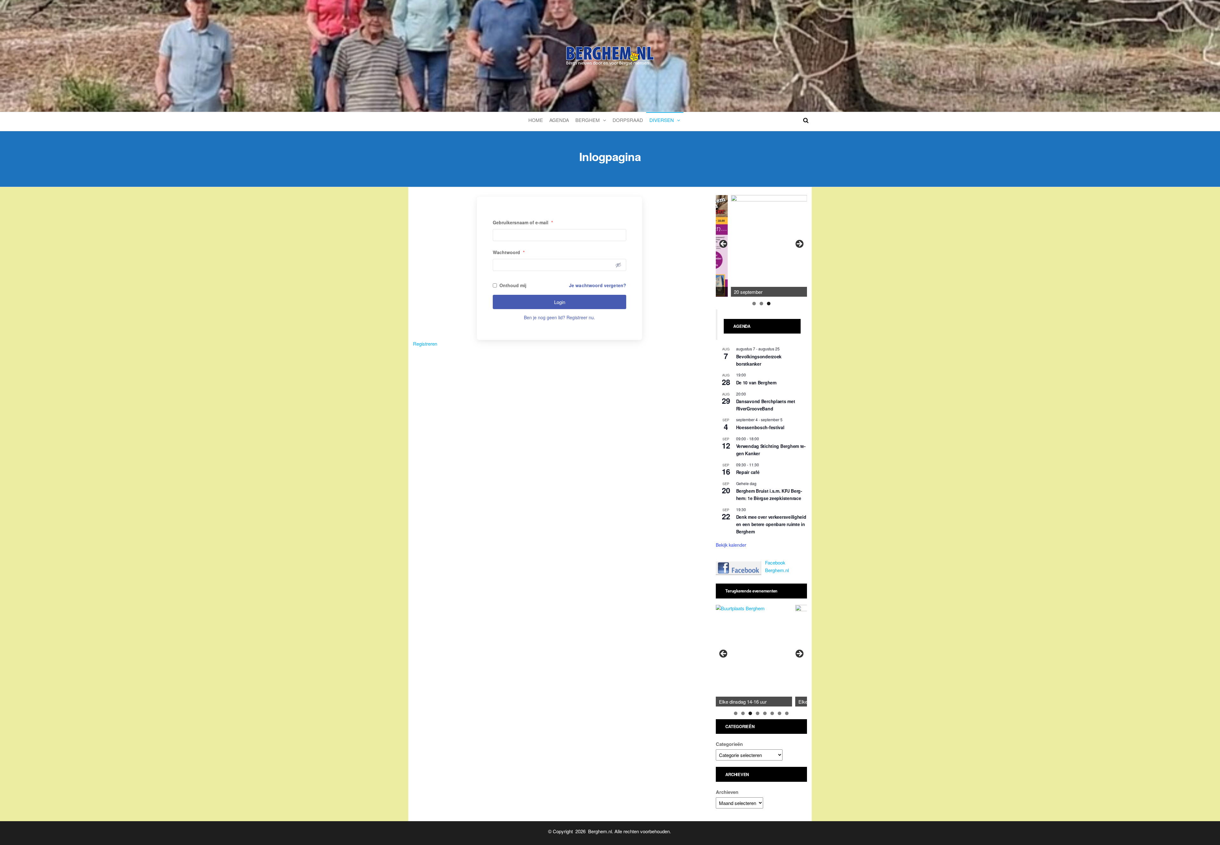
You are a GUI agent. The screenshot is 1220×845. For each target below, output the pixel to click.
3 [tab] (768, 303)
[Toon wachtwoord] (618, 265)
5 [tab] (765, 713)
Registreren (425, 343)
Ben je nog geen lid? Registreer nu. (559, 317)
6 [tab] (772, 713)
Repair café (748, 472)
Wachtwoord (509, 252)
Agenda (559, 120)
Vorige (724, 244)
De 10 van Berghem (756, 382)
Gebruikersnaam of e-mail (523, 222)
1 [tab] (754, 303)
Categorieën (729, 743)
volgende (799, 244)
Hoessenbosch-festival (760, 427)
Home (535, 120)
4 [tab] (757, 713)
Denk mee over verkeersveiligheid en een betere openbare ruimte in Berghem (771, 524)
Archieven (727, 791)
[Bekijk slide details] (769, 246)
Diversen (661, 120)
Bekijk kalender (731, 545)
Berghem (587, 120)
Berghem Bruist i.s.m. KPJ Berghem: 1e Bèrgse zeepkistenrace (769, 494)
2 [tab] (761, 303)
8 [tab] (787, 713)
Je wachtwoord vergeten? (597, 285)
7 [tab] (779, 713)
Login (559, 302)
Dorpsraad (628, 120)
